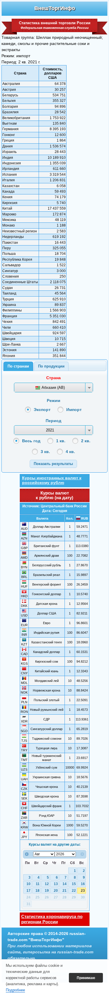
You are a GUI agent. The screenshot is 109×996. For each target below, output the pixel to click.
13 (56, 884)
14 (64, 884)
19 (47, 891)
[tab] (18, 366)
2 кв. (85, 440)
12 (47, 884)
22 (74, 891)
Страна (53, 377)
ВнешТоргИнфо (54, 8)
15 (74, 884)
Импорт (74, 409)
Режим (53, 400)
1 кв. (60, 440)
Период (53, 420)
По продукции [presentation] (51, 366)
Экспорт (42, 409)
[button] (53, 464)
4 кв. (70, 451)
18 (37, 891)
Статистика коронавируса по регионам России (52, 919)
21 (64, 891)
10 (28, 884)
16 (83, 884)
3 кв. (45, 451)
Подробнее (15, 990)
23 (83, 891)
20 (56, 891)
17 (28, 891)
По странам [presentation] (18, 366)
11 (38, 884)
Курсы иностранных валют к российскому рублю (51, 480)
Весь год (31, 440)
